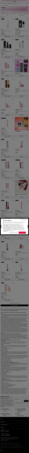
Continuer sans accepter (23, 219)
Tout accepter (22, 232)
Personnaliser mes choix (14, 232)
